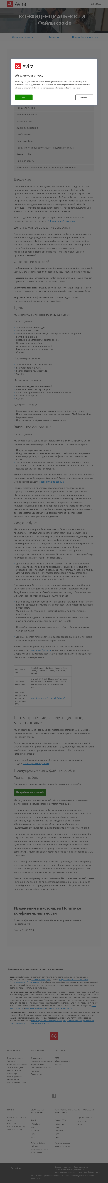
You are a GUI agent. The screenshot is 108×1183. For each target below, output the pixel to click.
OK (23, 97)
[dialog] (54, 82)
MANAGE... (84, 97)
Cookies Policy (75, 88)
